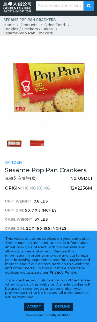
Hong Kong (36, 188)
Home (9, 25)
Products (29, 25)
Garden (13, 162)
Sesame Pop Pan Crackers (28, 33)
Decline (62, 306)
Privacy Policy (62, 272)
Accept (34, 306)
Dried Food (54, 25)
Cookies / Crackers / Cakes (28, 29)
